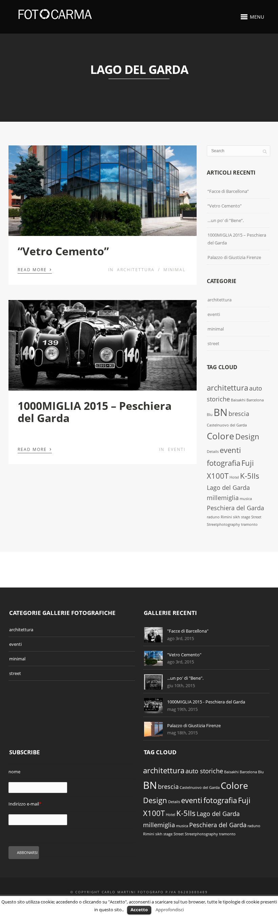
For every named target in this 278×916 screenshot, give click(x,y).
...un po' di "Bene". (185, 678)
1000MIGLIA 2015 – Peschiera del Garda (95, 411)
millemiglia (223, 498)
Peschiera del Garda (235, 508)
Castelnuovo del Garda (227, 425)
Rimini (226, 517)
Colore (220, 436)
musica (246, 498)
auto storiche (204, 771)
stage (245, 517)
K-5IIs (249, 476)
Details (213, 451)
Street (256, 517)
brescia (239, 414)
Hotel (234, 477)
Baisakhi (238, 400)
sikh (236, 517)
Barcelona (255, 400)
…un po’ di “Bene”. (225, 220)
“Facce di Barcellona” (228, 191)
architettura (136, 270)
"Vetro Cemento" (184, 655)
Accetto (139, 910)
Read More (35, 269)
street (213, 343)
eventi (176, 449)
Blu (210, 414)
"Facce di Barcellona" (188, 631)
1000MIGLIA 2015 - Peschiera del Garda (206, 702)
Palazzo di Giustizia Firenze (234, 257)
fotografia (223, 463)
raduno (213, 517)
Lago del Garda (228, 487)
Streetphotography (223, 524)
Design (247, 436)
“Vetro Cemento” (63, 251)
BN (220, 412)
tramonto (249, 524)
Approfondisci (170, 910)
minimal (174, 270)
